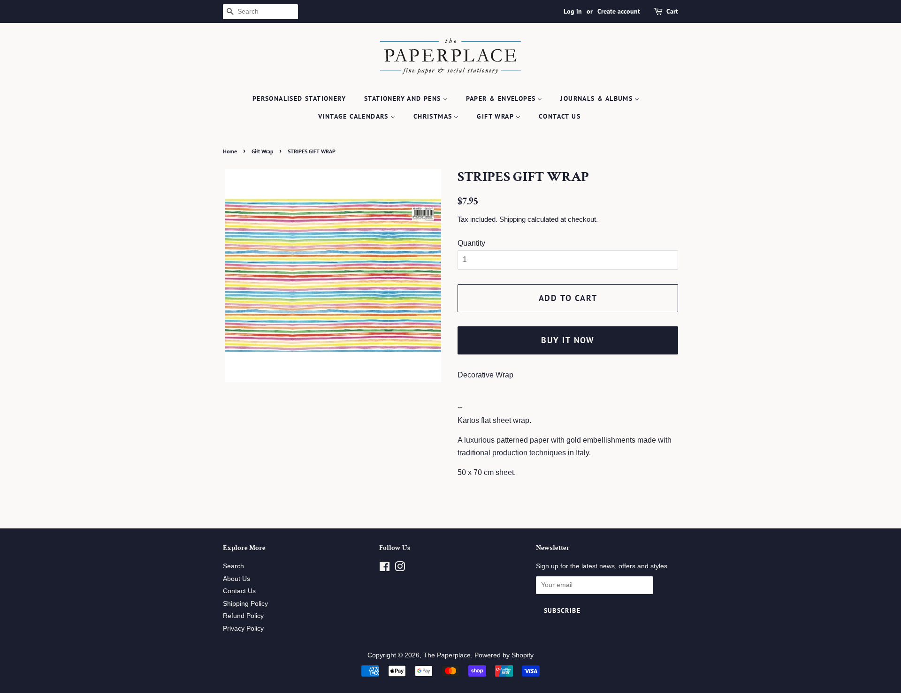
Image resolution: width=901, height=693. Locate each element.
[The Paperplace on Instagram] (400, 568)
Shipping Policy (245, 603)
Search (233, 566)
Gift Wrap (262, 151)
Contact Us (239, 591)
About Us (236, 578)
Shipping (512, 219)
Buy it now (568, 340)
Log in (573, 11)
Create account (618, 11)
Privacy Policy (243, 628)
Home (230, 151)
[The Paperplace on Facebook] (384, 568)
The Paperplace (447, 655)
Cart (672, 11)
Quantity (471, 243)
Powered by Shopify (504, 655)
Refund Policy (243, 615)
